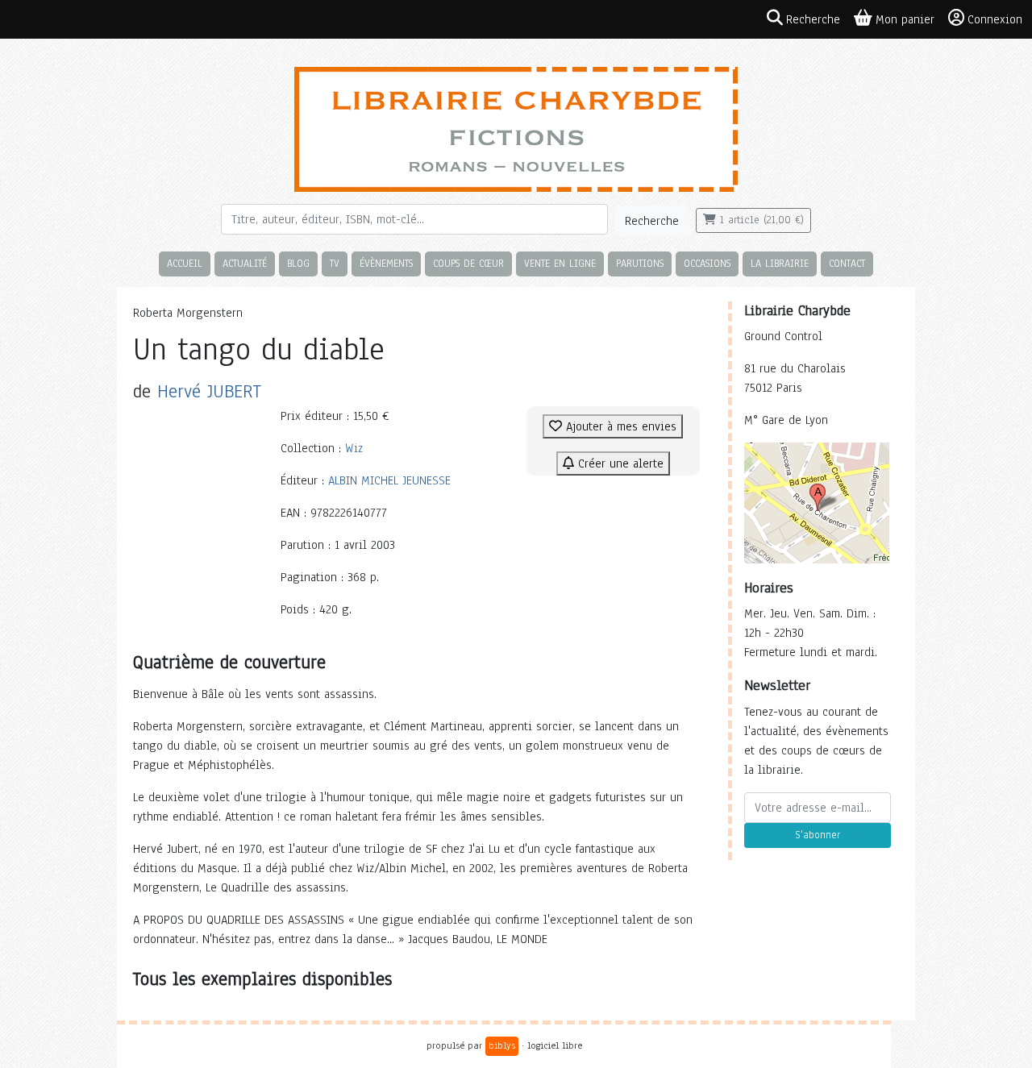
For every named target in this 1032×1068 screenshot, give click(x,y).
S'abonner (817, 835)
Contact (847, 263)
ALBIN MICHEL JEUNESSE (389, 480)
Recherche (652, 221)
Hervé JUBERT (209, 391)
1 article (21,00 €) (760, 220)
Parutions (640, 263)
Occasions (707, 263)
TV (334, 263)
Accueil (184, 263)
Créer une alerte (619, 463)
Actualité (245, 263)
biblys (502, 1045)
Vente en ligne (560, 263)
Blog (298, 263)
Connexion (995, 19)
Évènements (386, 263)
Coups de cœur (468, 263)
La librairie (780, 263)
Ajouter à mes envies (619, 426)
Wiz (354, 448)
